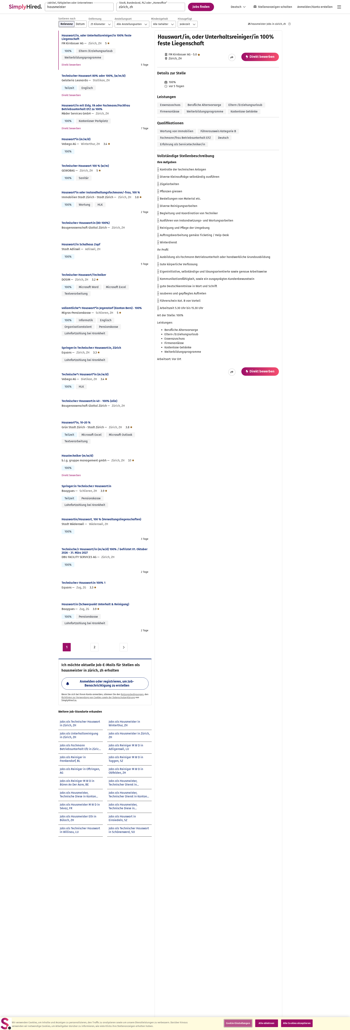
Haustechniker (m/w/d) (77, 455)
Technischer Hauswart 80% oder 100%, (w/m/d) (93, 75)
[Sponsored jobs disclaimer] (289, 24)
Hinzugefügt (185, 18)
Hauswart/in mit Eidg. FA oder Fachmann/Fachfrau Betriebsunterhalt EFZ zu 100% (96, 107)
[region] (175, 1023)
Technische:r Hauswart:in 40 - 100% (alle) (89, 401)
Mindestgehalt (159, 18)
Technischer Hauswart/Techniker (84, 275)
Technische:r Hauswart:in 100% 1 (83, 582)
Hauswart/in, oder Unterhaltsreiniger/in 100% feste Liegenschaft (96, 37)
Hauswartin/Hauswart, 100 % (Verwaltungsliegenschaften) (101, 519)
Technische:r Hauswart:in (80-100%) (86, 223)
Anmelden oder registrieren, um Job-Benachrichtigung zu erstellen (107, 683)
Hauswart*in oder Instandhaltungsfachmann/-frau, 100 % (101, 192)
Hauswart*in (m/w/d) (76, 139)
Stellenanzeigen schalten (275, 7)
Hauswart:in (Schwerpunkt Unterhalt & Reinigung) (95, 604)
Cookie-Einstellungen (238, 1023)
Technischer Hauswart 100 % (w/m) (85, 166)
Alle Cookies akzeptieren (297, 1023)
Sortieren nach (66, 18)
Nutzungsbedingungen (132, 694)
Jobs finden (200, 7)
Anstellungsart (123, 18)
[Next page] (124, 647)
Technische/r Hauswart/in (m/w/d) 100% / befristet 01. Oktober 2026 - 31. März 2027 (104, 550)
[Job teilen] (232, 57)
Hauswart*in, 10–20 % (76, 422)
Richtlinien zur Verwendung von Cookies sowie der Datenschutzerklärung (98, 697)
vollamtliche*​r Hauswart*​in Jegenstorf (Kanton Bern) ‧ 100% (102, 308)
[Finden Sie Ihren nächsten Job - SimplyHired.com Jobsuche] (25, 7)
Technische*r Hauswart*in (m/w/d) (85, 374)
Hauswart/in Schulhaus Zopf (81, 244)
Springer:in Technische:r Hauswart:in (86, 486)
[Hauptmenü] (339, 7)
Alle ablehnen (266, 1023)
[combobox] (79, 7)
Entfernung (95, 18)
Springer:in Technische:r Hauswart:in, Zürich (91, 347)
